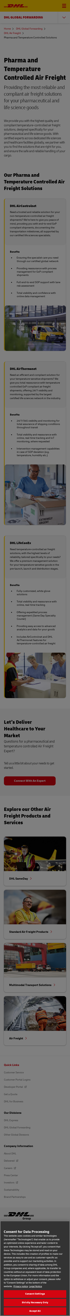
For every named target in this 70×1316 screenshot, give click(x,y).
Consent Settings (35, 1293)
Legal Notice (35, 1286)
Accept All (35, 1311)
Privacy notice (20, 1286)
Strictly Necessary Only (35, 1302)
